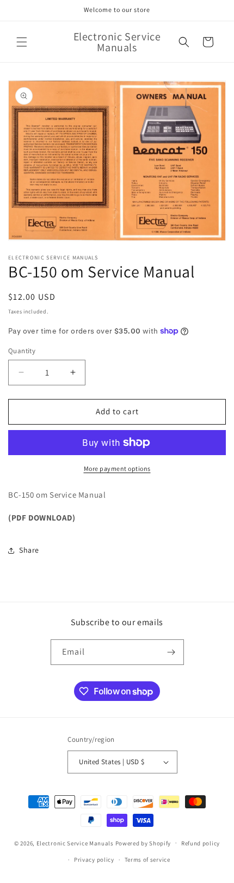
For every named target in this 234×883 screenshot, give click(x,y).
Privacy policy (94, 859)
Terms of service (147, 859)
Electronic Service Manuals (75, 842)
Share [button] (29, 550)
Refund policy (200, 843)
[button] (22, 42)
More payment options (117, 468)
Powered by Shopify (143, 842)
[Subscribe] (171, 652)
